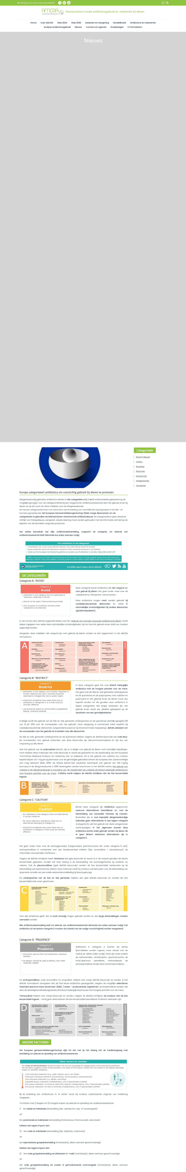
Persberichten (142, 480)
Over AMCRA (47, 22)
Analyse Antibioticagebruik (57, 27)
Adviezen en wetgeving (97, 22)
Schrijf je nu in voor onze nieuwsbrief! (37, 2)
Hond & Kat (141, 476)
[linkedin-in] (64, 2)
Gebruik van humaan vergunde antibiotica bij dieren (96, 621)
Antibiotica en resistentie (143, 22)
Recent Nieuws (143, 457)
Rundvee (140, 466)
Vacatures (141, 485)
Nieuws (78, 27)
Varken (139, 461)
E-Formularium (135, 27)
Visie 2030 (76, 22)
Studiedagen (117, 27)
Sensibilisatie (119, 22)
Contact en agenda (96, 27)
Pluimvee (140, 471)
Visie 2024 (62, 22)
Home (33, 22)
